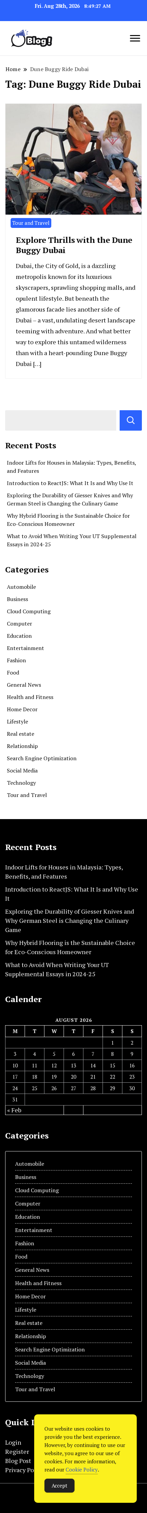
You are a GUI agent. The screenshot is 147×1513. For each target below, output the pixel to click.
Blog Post (18, 1461)
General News (24, 684)
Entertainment (25, 648)
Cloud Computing (29, 611)
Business (17, 599)
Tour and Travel (31, 222)
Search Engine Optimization (42, 758)
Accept (59, 1485)
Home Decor (22, 709)
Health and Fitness (30, 697)
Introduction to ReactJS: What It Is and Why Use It (70, 483)
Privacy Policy (24, 1470)
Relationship (22, 746)
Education (19, 635)
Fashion (16, 660)
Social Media (22, 770)
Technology (21, 782)
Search (131, 420)
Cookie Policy (82, 1469)
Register (17, 1451)
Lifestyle (17, 721)
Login (13, 1442)
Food (13, 672)
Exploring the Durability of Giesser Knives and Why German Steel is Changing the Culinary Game (69, 920)
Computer (19, 623)
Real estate (20, 733)
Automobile (21, 587)
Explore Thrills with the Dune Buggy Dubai (74, 244)
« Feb (14, 1110)
